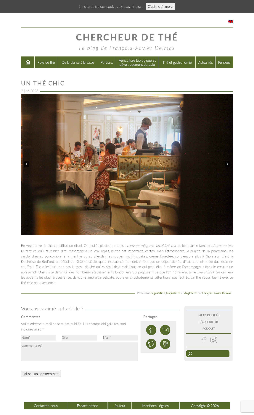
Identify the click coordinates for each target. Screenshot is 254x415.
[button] (26, 164)
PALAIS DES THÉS (208, 315)
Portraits (107, 62)
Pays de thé (46, 62)
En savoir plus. (131, 6)
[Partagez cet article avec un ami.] (165, 330)
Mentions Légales (155, 405)
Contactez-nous (46, 405)
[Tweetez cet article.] (151, 344)
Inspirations (173, 293)
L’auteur (119, 405)
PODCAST (208, 328)
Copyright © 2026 (205, 405)
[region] (127, 164)
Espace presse (87, 405)
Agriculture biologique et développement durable (137, 62)
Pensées (224, 62)
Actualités (205, 62)
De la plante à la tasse (78, 62)
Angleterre (190, 293)
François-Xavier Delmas (216, 293)
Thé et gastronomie (177, 62)
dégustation (158, 293)
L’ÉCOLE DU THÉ (208, 321)
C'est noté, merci (160, 6)
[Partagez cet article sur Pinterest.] (165, 344)
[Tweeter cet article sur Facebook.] (151, 330)
